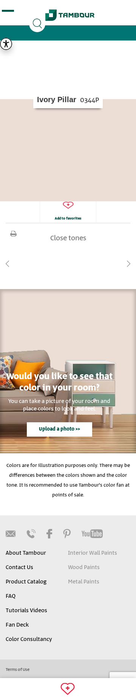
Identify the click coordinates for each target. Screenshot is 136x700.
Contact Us (19, 567)
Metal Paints (83, 582)
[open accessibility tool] (6, 44)
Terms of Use (17, 670)
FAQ (10, 596)
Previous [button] (7, 264)
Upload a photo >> (59, 429)
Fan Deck (17, 625)
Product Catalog (26, 582)
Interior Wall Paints (92, 553)
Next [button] (128, 264)
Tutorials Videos (26, 610)
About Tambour (26, 553)
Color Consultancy (29, 639)
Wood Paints (84, 567)
